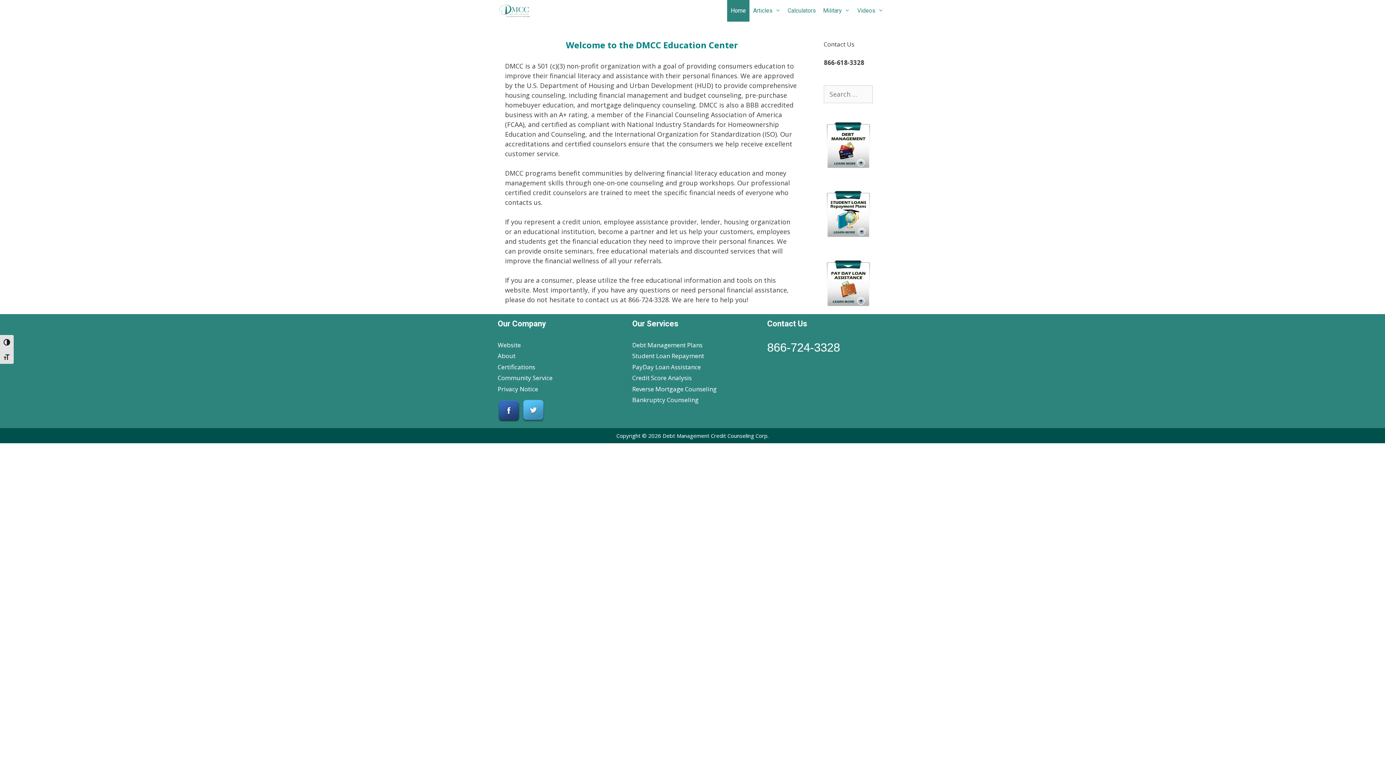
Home (738, 10)
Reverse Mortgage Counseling (674, 389)
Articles (763, 10)
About (506, 356)
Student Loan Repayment (668, 356)
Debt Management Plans (667, 345)
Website (509, 345)
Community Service (525, 378)
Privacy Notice (518, 389)
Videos (866, 10)
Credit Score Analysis (662, 378)
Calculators (802, 10)
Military (832, 10)
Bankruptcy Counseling (665, 400)
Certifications (516, 367)
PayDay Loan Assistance (666, 367)
